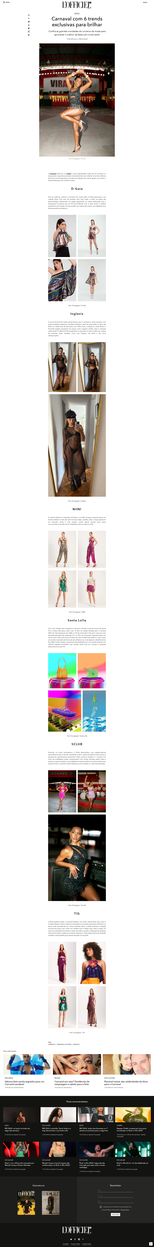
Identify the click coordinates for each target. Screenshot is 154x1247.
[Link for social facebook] (75, 1240)
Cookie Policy (86, 1244)
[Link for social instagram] (79, 1240)
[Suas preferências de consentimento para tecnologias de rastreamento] (151, 1244)
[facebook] (28, 18)
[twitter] (28, 28)
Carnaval (53, 174)
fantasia (76, 1044)
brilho (69, 174)
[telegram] (28, 35)
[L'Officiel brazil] (77, 5)
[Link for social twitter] (71, 1240)
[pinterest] (28, 22)
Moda (77, 13)
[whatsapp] (28, 31)
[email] (28, 15)
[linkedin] (28, 25)
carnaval (52, 1044)
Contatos (66, 1244)
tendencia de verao (64, 1044)
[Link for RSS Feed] (83, 1239)
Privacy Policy (125, 1210)
